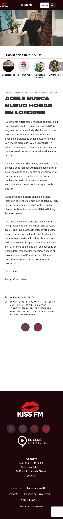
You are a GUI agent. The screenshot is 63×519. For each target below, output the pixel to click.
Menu (28, 4)
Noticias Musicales (22, 297)
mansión (27, 308)
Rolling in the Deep (22, 314)
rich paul (48, 311)
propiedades (43, 308)
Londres (15, 308)
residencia (33, 311)
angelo (23, 302)
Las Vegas (40, 305)
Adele (13, 302)
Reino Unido (17, 311)
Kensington (24, 305)
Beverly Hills (38, 302)
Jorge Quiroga (48, 93)
